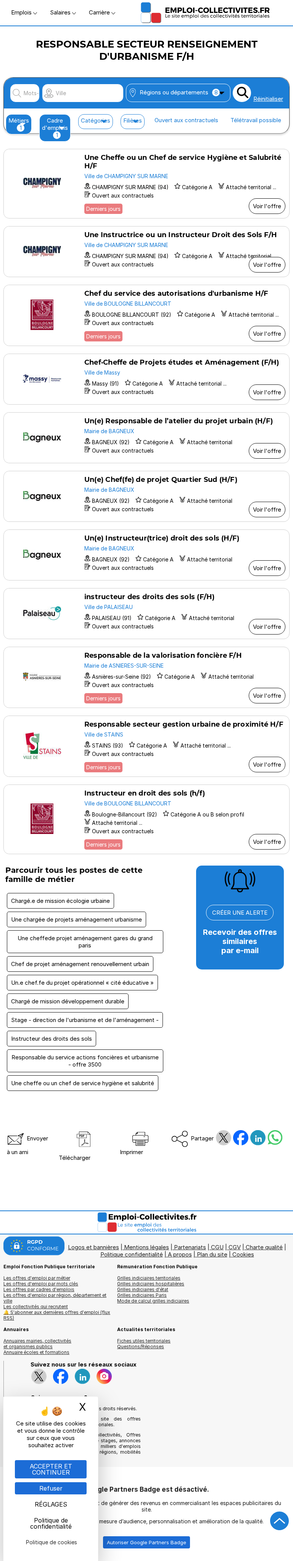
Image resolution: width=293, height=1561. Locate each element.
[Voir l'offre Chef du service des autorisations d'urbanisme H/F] (146, 315)
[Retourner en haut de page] (279, 1521)
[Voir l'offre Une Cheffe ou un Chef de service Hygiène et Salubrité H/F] (146, 183)
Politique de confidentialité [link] (51, 1523)
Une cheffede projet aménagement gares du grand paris (85, 941)
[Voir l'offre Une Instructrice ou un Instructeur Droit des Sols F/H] (146, 251)
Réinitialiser (268, 98)
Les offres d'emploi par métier (36, 1278)
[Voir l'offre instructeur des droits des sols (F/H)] (146, 613)
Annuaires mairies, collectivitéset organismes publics (37, 1343)
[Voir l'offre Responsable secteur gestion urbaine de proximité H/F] (146, 746)
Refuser (51, 1488)
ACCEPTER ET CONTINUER (51, 1469)
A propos (180, 1254)
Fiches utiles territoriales (144, 1341)
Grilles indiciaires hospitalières (150, 1284)
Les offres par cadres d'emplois (38, 1289)
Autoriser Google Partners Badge (146, 1542)
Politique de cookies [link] (51, 1542)
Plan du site (212, 1254)
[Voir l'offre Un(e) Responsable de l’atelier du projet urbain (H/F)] (146, 438)
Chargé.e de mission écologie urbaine (60, 900)
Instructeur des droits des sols (51, 1038)
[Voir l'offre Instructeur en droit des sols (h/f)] (146, 819)
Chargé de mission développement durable (67, 1001)
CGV (235, 1247)
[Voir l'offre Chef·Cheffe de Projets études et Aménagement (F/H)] (146, 379)
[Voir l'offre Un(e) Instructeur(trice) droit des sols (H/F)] (146, 555)
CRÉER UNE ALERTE (239, 912)
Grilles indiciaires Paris (142, 1295)
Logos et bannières (93, 1247)
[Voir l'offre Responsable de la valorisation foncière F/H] (146, 677)
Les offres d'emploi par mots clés (40, 1284)
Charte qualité (264, 1247)
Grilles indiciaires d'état (142, 1289)
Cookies (243, 1254)
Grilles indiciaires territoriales (148, 1278)
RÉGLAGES (51, 1504)
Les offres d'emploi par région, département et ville (54, 1298)
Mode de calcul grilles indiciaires (153, 1301)
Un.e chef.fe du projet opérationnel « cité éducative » (82, 982)
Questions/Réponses (140, 1346)
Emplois (22, 12)
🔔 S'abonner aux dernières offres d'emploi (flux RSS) (56, 1315)
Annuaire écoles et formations (36, 1352)
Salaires (61, 12)
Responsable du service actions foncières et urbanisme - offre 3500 (85, 1061)
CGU (217, 1247)
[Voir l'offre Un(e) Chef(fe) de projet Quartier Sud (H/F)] (146, 496)
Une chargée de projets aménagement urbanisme (76, 919)
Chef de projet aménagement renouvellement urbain (80, 964)
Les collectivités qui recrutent (35, 1306)
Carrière (100, 12)
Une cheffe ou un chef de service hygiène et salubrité (82, 1083)
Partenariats (190, 1247)
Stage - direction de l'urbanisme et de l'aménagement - (85, 1020)
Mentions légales (146, 1247)
